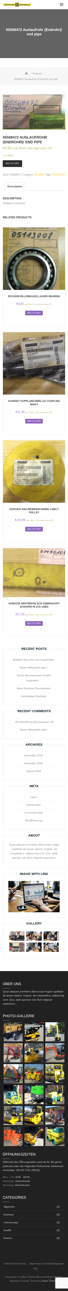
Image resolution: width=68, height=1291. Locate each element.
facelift (7, 1230)
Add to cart (12, 163)
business (9, 1214)
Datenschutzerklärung (15, 1263)
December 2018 (33, 755)
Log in (33, 797)
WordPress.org (33, 820)
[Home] (26, 73)
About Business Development (33, 688)
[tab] (15, 186)
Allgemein (9, 1206)
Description (14, 186)
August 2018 (33, 771)
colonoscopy (11, 1222)
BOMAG (39, 174)
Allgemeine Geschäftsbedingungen (46, 1263)
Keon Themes (50, 1280)
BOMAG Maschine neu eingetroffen (33, 659)
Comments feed (33, 812)
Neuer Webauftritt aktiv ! (34, 667)
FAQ (35, 1269)
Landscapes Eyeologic (33, 696)
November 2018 (33, 763)
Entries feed (33, 804)
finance (8, 1238)
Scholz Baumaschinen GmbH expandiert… (33, 678)
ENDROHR (58, 174)
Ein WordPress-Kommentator (32, 722)
